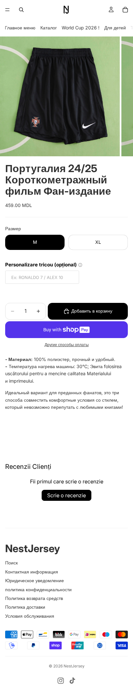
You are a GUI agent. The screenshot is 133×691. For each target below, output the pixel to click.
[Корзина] (125, 10)
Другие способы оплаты (67, 345)
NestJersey (74, 666)
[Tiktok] (72, 681)
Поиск (11, 562)
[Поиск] (21, 10)
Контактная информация (31, 571)
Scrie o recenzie (66, 495)
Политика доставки (25, 607)
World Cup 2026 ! (80, 27)
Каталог (48, 27)
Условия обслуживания (29, 616)
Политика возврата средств (34, 598)
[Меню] (7, 9)
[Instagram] (61, 681)
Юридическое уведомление (34, 580)
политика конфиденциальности (38, 589)
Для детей (115, 27)
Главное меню (20, 27)
